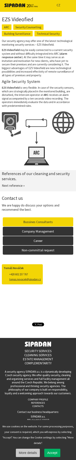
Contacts (38, 406)
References (38, 402)
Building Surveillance (17, 33)
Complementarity (38, 363)
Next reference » (13, 185)
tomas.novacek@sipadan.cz (25, 279)
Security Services (38, 351)
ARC (6, 27)
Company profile (38, 399)
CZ (58, 5)
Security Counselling (28, 27)
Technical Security (48, 33)
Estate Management (38, 359)
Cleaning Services (38, 355)
